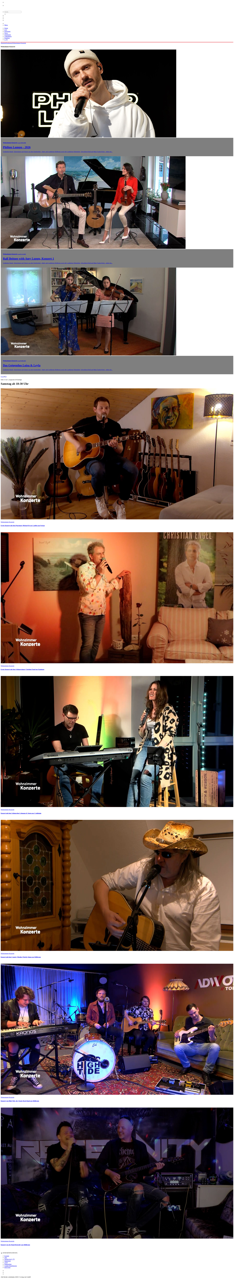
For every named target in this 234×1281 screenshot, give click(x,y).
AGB (6, 1262)
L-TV (6, 39)
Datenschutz (8, 1264)
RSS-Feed (7, 1267)
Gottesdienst (8, 36)
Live (5, 30)
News (6, 33)
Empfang (7, 38)
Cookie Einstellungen (10, 1266)
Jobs (5, 1257)
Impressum (7, 1261)
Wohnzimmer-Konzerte (19, 43)
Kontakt (6, 1256)
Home (6, 28)
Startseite (3, 43)
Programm (7, 31)
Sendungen (7, 35)
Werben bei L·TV (9, 1259)
